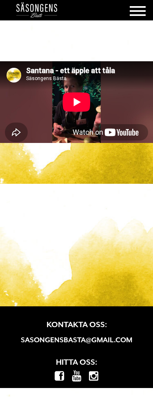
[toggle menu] (137, 10)
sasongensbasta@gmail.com (76, 340)
